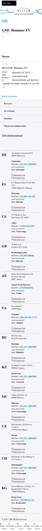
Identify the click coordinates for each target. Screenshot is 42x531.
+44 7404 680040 (26, 255)
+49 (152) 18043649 (27, 164)
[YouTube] (16, 144)
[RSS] (22, 144)
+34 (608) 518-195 (27, 196)
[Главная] (23, 10)
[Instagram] (9, 144)
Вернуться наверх (9, 96)
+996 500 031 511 (26, 499)
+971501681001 (26, 287)
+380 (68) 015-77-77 (28, 317)
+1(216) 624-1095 (27, 225)
